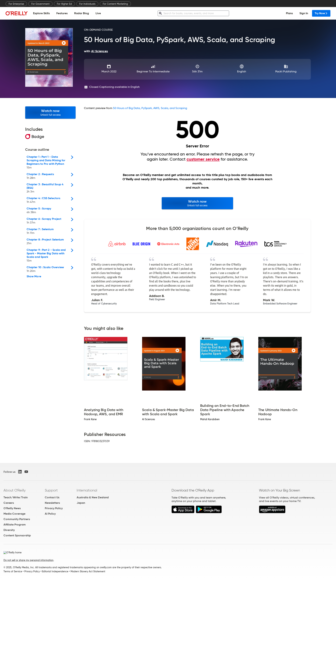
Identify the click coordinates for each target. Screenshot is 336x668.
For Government (40, 3)
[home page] (17, 13)
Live (98, 13)
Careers (9, 503)
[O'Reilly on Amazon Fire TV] (272, 512)
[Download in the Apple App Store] (183, 512)
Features (62, 13)
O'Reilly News (12, 508)
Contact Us (52, 497)
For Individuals (87, 3)
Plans (289, 13)
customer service (203, 159)
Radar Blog (81, 13)
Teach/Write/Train (16, 497)
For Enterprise (16, 3)
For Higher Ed (64, 3)
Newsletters (52, 503)
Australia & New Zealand (93, 497)
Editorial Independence (55, 571)
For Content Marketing (115, 3)
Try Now (320, 13)
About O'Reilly (15, 490)
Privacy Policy (54, 508)
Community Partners (17, 519)
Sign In (303, 13)
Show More (34, 276)
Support (51, 490)
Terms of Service (13, 571)
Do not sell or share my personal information (28, 560)
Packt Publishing (285, 71)
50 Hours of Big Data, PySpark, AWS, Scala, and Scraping (150, 108)
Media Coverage (14, 514)
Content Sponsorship (17, 535)
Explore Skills (41, 13)
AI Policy (50, 514)
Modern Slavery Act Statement (88, 571)
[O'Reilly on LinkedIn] (20, 471)
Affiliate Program (15, 524)
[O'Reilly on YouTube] (26, 471)
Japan (81, 503)
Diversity (9, 530)
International (87, 490)
